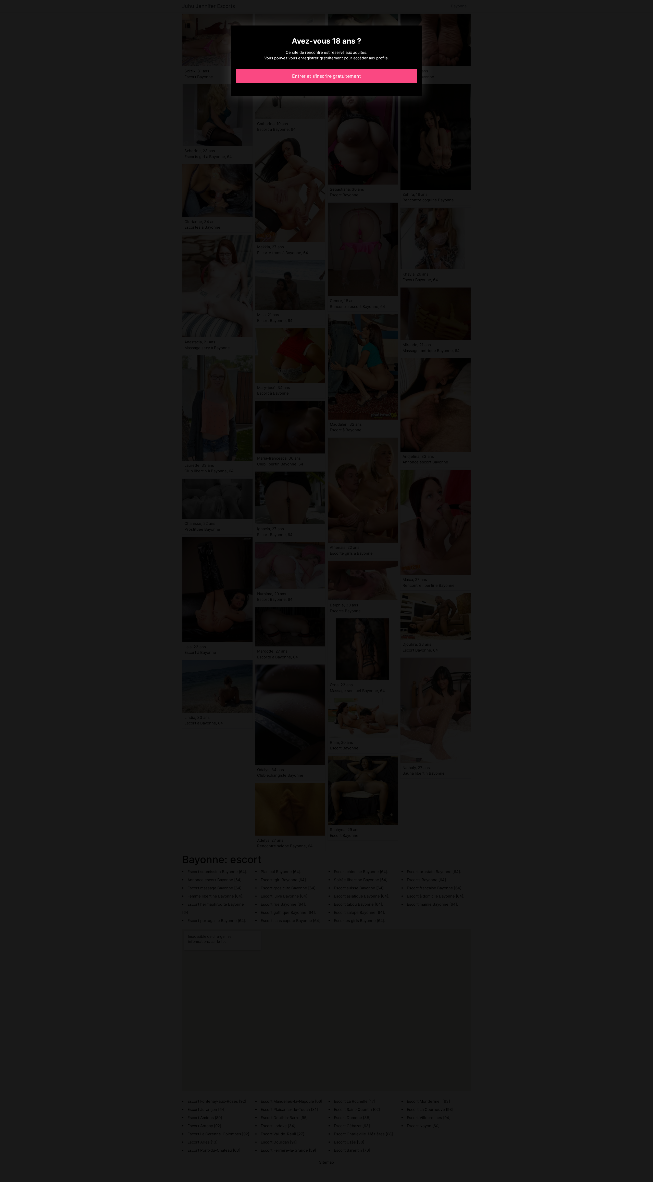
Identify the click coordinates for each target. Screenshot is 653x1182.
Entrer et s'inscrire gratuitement (326, 76)
